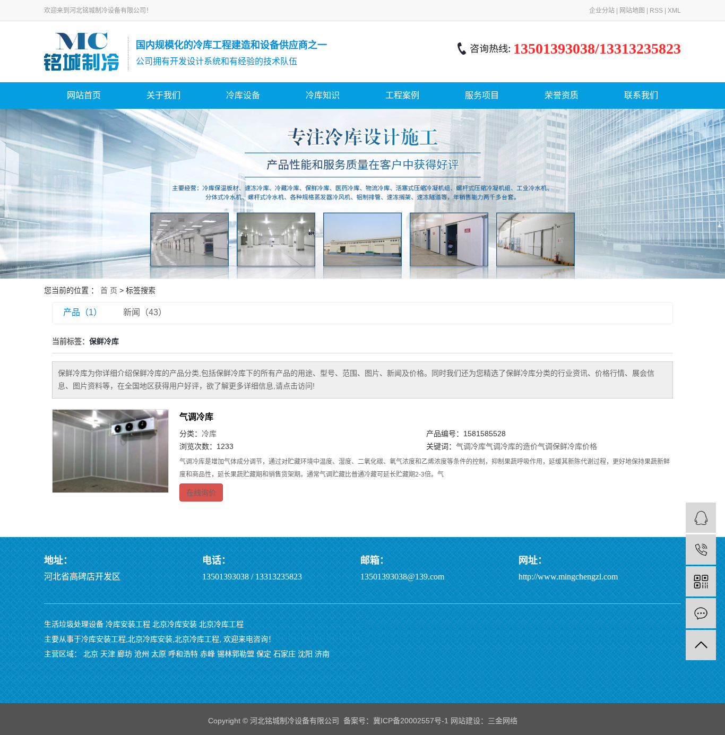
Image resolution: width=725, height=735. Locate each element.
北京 (90, 654)
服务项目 (482, 95)
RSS (656, 10)
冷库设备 (243, 95)
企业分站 (602, 10)
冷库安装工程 (128, 624)
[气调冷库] (110, 451)
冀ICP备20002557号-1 (410, 720)
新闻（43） (145, 312)
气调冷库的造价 (512, 446)
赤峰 (207, 654)
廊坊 (124, 654)
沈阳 (305, 654)
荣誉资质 (562, 95)
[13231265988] (701, 549)
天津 (107, 654)
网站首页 (84, 95)
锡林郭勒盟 (235, 654)
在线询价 (201, 492)
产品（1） (82, 312)
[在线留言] (701, 613)
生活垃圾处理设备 (73, 624)
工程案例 (402, 95)
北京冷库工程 (221, 624)
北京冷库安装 (174, 624)
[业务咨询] (701, 518)
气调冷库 (196, 416)
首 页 (108, 290)
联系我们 (641, 95)
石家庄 (284, 654)
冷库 (209, 433)
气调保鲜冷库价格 (567, 446)
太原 (158, 654)
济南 (322, 654)
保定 (263, 654)
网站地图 (632, 10)
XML (674, 10)
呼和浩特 (183, 654)
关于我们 (163, 95)
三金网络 (502, 720)
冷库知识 (323, 95)
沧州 (141, 654)
